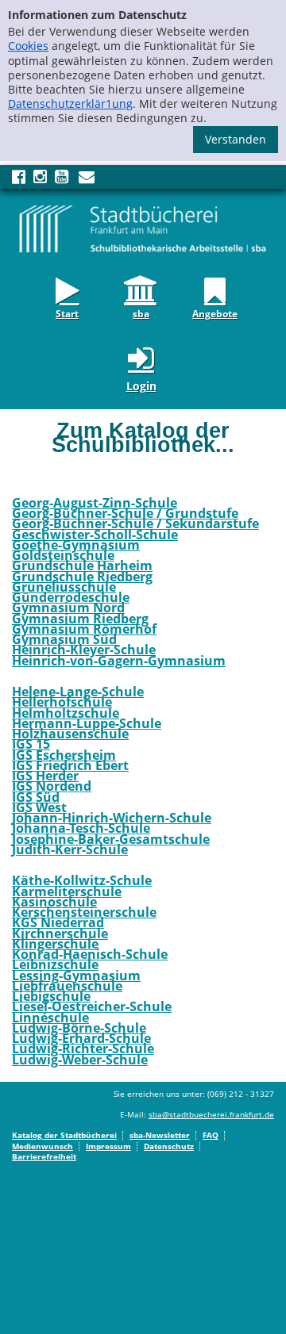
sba (141, 312)
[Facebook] (18, 179)
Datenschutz (169, 1146)
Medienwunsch (42, 1146)
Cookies (28, 45)
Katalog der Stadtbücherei (64, 1134)
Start (67, 312)
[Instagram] (40, 179)
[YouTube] (61, 179)
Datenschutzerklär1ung (70, 103)
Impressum (108, 1146)
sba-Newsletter (159, 1134)
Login (141, 385)
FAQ (210, 1134)
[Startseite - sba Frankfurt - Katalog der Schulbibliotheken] (143, 228)
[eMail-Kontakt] (87, 179)
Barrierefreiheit (44, 1156)
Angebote (215, 312)
